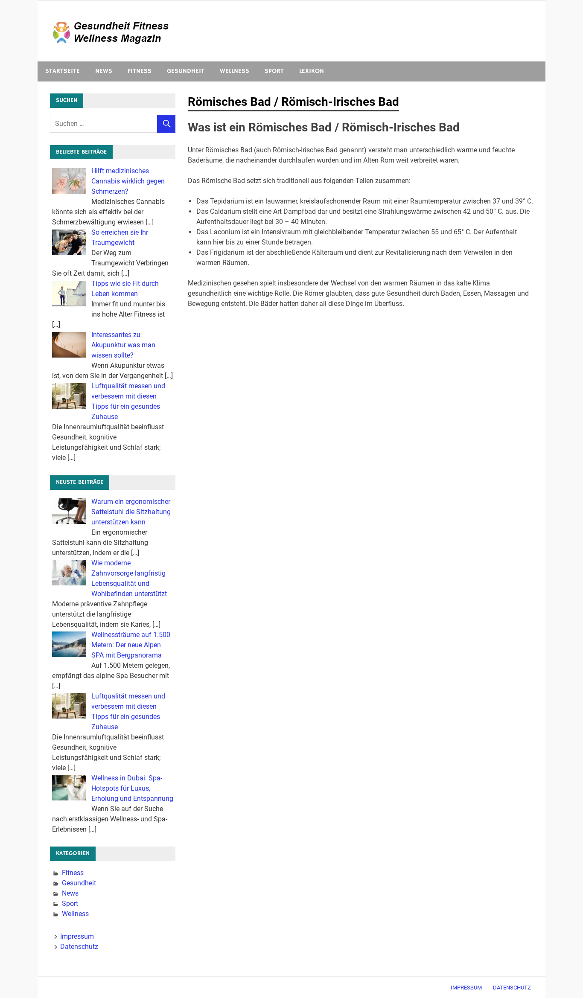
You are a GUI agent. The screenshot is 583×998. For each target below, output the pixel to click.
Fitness (140, 71)
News (103, 71)
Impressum (77, 936)
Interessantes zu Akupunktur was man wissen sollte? (123, 345)
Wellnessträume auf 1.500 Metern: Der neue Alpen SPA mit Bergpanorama (130, 645)
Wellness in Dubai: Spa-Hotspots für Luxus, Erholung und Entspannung (132, 788)
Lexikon (311, 71)
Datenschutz (79, 947)
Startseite (62, 71)
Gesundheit (185, 71)
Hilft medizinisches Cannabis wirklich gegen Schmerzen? (128, 181)
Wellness (234, 71)
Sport (274, 71)
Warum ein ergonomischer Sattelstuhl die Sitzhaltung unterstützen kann (131, 512)
